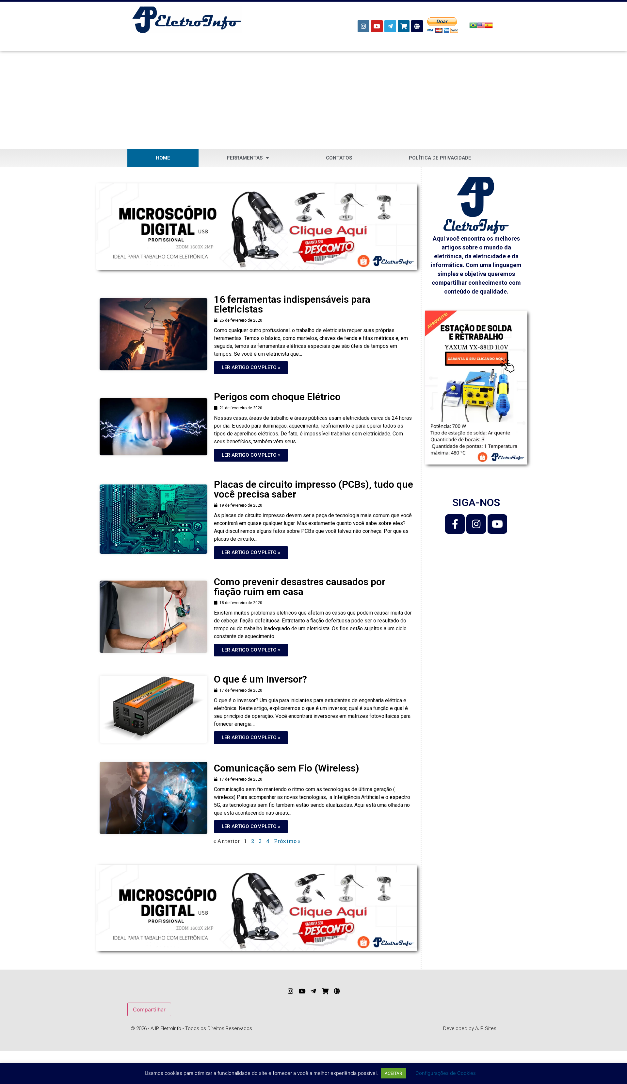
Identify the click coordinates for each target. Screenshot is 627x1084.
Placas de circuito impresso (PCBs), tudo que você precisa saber (313, 489)
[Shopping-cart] (404, 26)
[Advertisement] (313, 99)
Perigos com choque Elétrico (277, 396)
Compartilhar (149, 1009)
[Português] (473, 27)
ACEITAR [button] (393, 1073)
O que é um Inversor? (260, 679)
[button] (251, 367)
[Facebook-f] (455, 524)
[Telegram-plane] (390, 26)
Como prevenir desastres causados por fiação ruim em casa (299, 586)
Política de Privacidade (440, 158)
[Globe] (417, 26)
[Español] (489, 27)
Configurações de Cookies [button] (445, 1073)
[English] (481, 27)
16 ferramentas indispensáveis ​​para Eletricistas (292, 304)
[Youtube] (377, 26)
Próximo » (287, 841)
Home (163, 158)
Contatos (339, 158)
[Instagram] (363, 26)
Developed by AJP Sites (469, 1028)
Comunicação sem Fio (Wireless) (286, 768)
